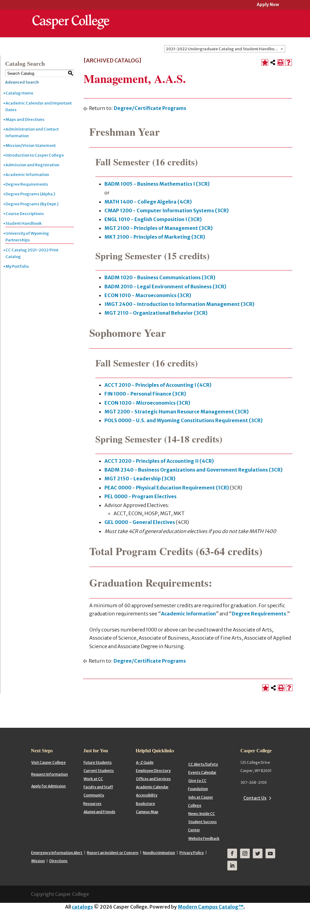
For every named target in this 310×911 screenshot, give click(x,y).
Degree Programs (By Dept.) (31, 204)
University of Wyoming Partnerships (27, 237)
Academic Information (27, 174)
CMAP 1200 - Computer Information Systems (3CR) (166, 210)
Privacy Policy (192, 852)
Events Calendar (202, 772)
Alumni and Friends (99, 812)
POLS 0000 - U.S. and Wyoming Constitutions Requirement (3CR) (183, 420)
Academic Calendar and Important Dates (38, 106)
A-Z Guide (144, 762)
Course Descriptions (24, 213)
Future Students (98, 762)
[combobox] (224, 48)
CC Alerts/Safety (203, 764)
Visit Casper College (48, 762)
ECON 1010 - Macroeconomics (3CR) (147, 295)
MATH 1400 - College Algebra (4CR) (148, 202)
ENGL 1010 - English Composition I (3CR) (153, 219)
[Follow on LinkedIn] (232, 865)
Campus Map (147, 812)
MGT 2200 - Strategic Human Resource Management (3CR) (176, 412)
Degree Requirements (26, 184)
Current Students (99, 770)
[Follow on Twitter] (257, 853)
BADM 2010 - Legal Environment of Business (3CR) (165, 286)
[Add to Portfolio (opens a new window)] (265, 62)
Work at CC (93, 779)
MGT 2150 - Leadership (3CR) (139, 478)
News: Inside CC (201, 813)
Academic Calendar (152, 787)
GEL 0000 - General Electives (139, 522)
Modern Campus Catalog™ (210, 907)
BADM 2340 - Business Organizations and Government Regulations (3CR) (193, 470)
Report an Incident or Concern (112, 852)
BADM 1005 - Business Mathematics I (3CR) (156, 184)
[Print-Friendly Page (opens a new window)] (280, 62)
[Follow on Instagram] (245, 853)
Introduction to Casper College (34, 155)
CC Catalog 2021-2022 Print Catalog (31, 253)
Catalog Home (19, 93)
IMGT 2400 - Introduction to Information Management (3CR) (179, 304)
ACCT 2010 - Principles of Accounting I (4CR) (157, 385)
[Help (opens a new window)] (288, 62)
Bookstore (145, 803)
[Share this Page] (272, 62)
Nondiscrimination (159, 852)
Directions (58, 861)
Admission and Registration (32, 164)
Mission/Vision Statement (30, 145)
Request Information (49, 774)
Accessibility (146, 795)
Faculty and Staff (98, 787)
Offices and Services (153, 779)
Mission (38, 861)
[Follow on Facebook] (232, 853)
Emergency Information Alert (56, 852)
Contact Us (254, 798)
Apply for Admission (48, 786)
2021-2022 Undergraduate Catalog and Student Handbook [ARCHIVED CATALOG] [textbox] (225, 48)
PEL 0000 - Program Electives (140, 496)
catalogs (82, 907)
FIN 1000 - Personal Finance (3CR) (145, 394)
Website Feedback (203, 838)
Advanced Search (22, 82)
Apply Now (268, 5)
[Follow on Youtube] (270, 853)
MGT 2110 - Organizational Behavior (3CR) (155, 313)
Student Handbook (23, 223)
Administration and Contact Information (32, 132)
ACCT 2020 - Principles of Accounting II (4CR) (159, 461)
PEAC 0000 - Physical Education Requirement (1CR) (166, 488)
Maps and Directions (25, 119)
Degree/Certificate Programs (150, 108)
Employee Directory (153, 770)
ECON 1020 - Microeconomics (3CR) (147, 403)
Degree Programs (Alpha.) (30, 194)
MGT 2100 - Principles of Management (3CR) (158, 228)
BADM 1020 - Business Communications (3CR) (159, 277)
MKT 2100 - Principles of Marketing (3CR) (154, 237)
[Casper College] (70, 16)
